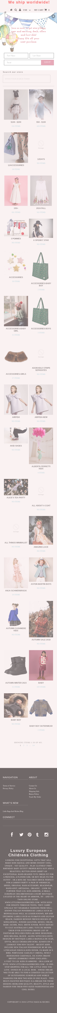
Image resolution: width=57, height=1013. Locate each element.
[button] (53, 16)
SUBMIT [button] (47, 62)
